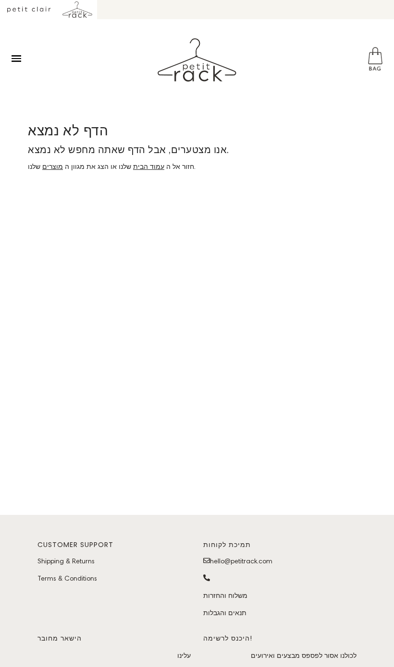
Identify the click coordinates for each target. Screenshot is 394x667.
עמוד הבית (148, 166)
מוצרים (52, 166)
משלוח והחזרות (225, 595)
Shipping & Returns (66, 561)
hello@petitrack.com (241, 561)
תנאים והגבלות (224, 612)
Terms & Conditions (67, 578)
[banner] (197, 60)
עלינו (184, 655)
